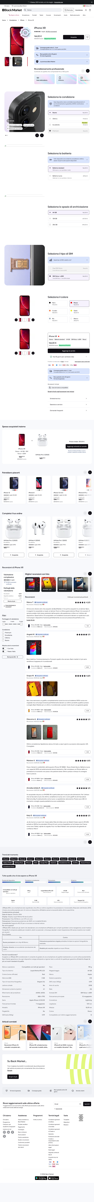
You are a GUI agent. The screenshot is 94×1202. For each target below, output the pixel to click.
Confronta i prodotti (24, 1142)
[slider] (4, 624)
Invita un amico (37, 1119)
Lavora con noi (7, 1129)
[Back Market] (12, 10)
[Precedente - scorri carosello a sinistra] (83, 71)
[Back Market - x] (4, 1136)
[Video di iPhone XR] (17, 61)
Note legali (51, 1150)
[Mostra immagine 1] (20, 320)
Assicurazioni (22, 1135)
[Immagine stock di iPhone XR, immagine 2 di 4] (27, 61)
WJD (62, 361)
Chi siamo (6, 1119)
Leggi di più (31, 620)
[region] (62, 79)
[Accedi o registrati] (86, 10)
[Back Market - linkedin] (8, 1132)
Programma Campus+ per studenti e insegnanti (9, 1124)
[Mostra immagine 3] (29, 320)
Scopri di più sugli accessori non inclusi (61, 391)
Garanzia (51, 1134)
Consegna (21, 1129)
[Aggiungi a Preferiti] (87, 37)
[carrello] (90, 10)
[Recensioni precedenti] (85, 842)
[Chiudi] (91, 2)
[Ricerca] (25, 9)
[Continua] (33, 319)
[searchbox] (44, 10)
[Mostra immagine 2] (7, 135)
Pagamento (21, 1127)
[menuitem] (25, 15)
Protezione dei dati (53, 1136)
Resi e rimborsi (22, 1132)
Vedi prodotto (47, 625)
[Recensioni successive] (90, 842)
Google (9, 1070)
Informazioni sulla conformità (82, 361)
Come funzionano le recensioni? (11, 606)
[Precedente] (16, 319)
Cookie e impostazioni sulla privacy (53, 1140)
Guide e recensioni (23, 1140)
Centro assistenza (23, 1137)
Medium (66, 1125)
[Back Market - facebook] (12, 1132)
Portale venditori (23, 1124)
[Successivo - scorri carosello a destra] (88, 71)
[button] (25, 33)
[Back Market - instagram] (4, 1132)
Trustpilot (66, 1119)
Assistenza (79, 10)
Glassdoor (67, 1122)
